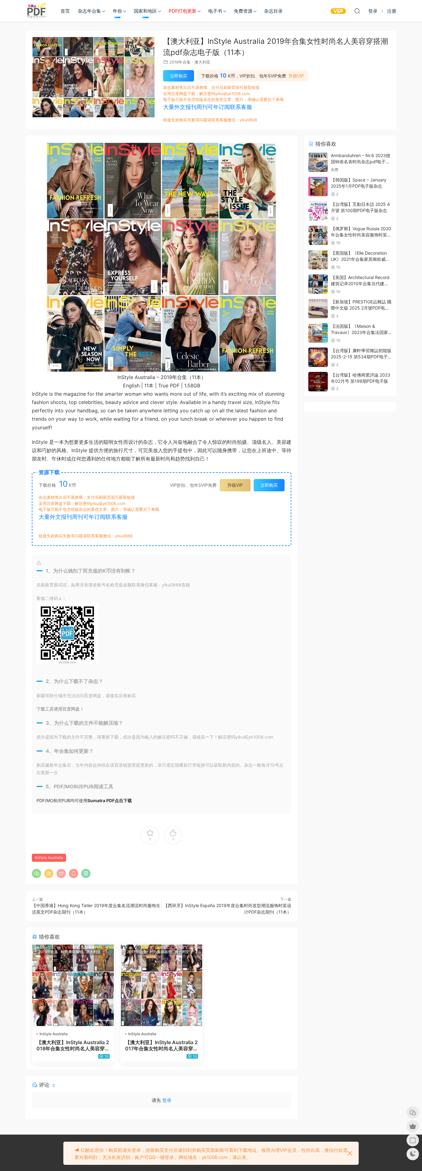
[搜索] (357, 10)
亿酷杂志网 (36, 11)
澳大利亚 (202, 62)
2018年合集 (48, 951)
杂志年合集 (89, 11)
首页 (65, 11)
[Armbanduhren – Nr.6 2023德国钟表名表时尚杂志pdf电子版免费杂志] (318, 162)
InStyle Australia (49, 857)
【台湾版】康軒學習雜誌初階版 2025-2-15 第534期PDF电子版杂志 (361, 356)
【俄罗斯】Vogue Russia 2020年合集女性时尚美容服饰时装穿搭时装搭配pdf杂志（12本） (361, 234)
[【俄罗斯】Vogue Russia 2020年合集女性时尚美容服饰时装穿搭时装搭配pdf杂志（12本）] (318, 235)
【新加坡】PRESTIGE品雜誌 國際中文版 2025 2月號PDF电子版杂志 (361, 307)
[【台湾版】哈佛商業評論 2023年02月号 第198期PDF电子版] (318, 381)
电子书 (215, 11)
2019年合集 (180, 62)
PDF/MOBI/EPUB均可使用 (84, 800)
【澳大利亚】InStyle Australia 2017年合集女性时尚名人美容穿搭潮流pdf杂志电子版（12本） (161, 1045)
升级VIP (296, 76)
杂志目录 (273, 11)
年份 (117, 11)
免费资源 (243, 11)
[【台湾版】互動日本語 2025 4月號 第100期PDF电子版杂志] (318, 211)
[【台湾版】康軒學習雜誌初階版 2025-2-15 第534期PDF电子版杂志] (318, 357)
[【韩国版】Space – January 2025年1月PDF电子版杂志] (318, 186)
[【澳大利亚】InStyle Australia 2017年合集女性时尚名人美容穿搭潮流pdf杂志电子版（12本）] (161, 985)
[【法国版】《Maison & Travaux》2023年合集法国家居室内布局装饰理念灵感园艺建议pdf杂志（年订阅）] (318, 333)
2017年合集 (137, 951)
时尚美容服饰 (72, 951)
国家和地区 (145, 11)
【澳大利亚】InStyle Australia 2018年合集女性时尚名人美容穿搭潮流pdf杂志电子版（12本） (72, 1045)
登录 (166, 1100)
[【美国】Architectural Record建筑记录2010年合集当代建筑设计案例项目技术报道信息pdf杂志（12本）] (318, 284)
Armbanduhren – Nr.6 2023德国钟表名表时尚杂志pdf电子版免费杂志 (360, 161)
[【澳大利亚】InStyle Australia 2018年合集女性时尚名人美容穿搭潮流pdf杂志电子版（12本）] (73, 985)
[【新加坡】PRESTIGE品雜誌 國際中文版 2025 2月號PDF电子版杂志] (318, 308)
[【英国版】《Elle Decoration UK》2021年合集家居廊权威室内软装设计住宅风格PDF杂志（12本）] (318, 259)
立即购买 (178, 75)
